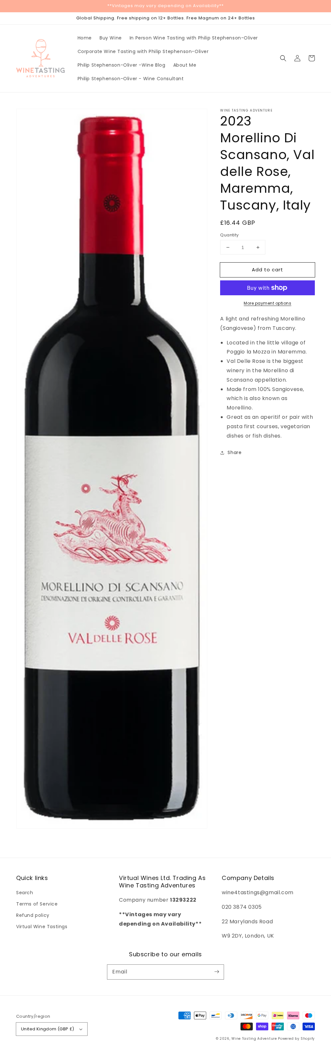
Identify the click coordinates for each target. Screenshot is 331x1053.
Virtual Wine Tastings (42, 926)
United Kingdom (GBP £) (47, 1029)
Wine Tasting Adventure (254, 1038)
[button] (283, 58)
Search (24, 892)
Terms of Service (37, 904)
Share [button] (234, 452)
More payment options (267, 303)
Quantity (229, 235)
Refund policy (32, 915)
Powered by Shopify (296, 1038)
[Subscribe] (216, 972)
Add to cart (267, 269)
